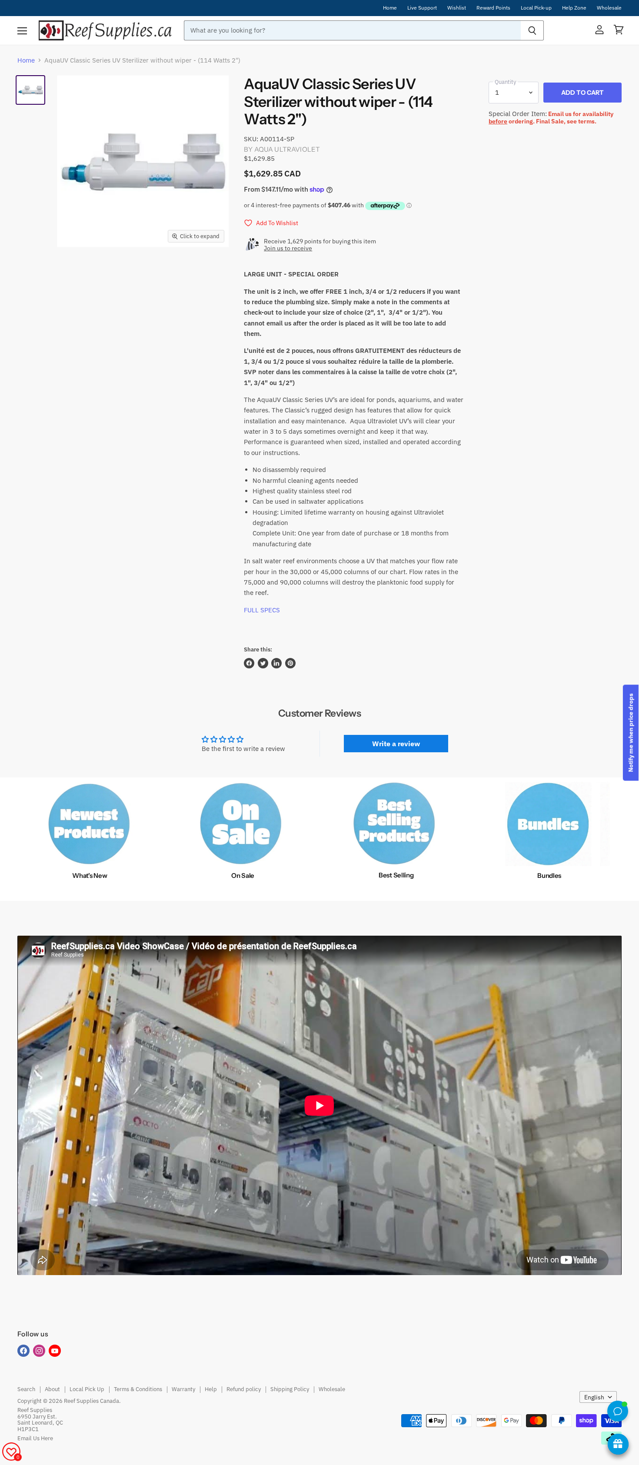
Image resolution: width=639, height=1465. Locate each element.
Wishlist (456, 8)
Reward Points (493, 8)
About (52, 1389)
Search (26, 1389)
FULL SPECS (262, 610)
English (594, 1397)
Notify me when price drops (631, 732)
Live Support (422, 8)
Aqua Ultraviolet (287, 149)
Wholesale (609, 8)
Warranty (183, 1389)
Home (390, 8)
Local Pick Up (87, 1389)
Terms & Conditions (138, 1389)
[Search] (532, 30)
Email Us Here (35, 1438)
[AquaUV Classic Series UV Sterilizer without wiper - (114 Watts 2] (30, 90)
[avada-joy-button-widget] (618, 1444)
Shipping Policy (289, 1389)
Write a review (396, 743)
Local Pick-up (536, 8)
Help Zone (574, 8)
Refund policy (243, 1389)
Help (211, 1389)
